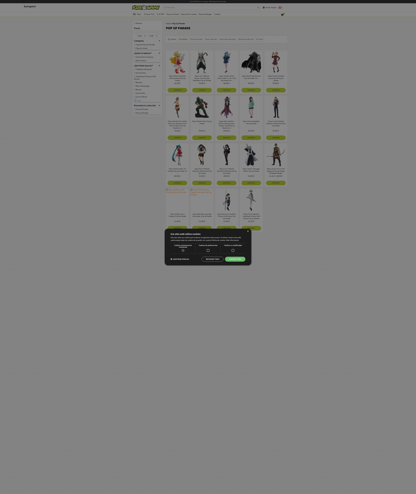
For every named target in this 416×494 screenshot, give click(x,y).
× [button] (248, 231)
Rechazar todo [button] (212, 259)
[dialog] (208, 247)
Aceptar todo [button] (235, 259)
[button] (180, 259)
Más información (232, 240)
